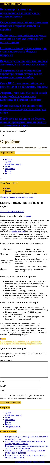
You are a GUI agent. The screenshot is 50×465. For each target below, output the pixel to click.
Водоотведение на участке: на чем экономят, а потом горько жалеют (24, 62)
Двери (8, 162)
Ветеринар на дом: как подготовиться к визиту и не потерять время (20, 13)
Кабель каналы (18, 232)
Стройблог (10, 141)
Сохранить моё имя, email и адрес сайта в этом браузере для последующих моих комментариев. (22, 397)
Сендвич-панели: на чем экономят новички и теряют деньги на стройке (24, 26)
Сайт (2, 391)
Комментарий (7, 360)
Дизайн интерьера (13, 164)
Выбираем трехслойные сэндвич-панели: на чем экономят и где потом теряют (23, 38)
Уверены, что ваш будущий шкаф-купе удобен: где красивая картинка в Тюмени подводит (24, 96)
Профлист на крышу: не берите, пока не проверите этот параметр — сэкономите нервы (23, 122)
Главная (8, 159)
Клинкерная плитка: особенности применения (20, 341)
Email (3, 386)
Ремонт (8, 171)
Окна (7, 166)
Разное (8, 173)
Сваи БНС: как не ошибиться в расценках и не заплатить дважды (24, 85)
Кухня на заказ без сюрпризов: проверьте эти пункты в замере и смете (23, 109)
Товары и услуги (12, 426)
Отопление (10, 169)
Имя (2, 381)
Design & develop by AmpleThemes (30, 462)
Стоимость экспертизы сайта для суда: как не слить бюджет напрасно (23, 51)
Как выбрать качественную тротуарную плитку (21, 344)
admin (28, 216)
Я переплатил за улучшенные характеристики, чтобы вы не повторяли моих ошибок (21, 74)
